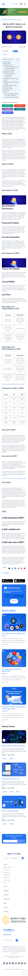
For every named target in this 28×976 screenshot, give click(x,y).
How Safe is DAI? (8, 87)
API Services (6, 869)
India (21, 4)
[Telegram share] (18, 568)
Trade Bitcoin (7, 872)
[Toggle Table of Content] (17, 59)
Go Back (6, 573)
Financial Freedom (10, 68)
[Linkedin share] (15, 568)
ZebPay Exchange (8, 867)
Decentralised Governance (12, 66)
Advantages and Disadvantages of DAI (11, 79)
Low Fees (8, 77)
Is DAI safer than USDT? (12, 97)
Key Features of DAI (8, 65)
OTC (5, 882)
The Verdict (7, 90)
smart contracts (7, 212)
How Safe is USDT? (8, 88)
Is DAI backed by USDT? (12, 93)
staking (8, 243)
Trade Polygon (7, 880)
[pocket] (24, 568)
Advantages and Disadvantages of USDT (11, 83)
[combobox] (7, 858)
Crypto (4, 54)
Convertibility (9, 75)
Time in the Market (10, 73)
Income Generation (10, 70)
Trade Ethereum (7, 875)
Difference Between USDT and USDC (16, 384)
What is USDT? (7, 63)
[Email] (21, 568)
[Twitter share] (9, 568)
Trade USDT (6, 877)
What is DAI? (7, 61)
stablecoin (21, 139)
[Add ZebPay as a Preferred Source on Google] (22, 47)
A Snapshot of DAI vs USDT (10, 85)
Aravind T (9, 46)
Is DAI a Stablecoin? (11, 95)
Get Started (15, 4)
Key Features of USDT (9, 71)
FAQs (5, 92)
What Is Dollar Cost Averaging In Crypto (16, 478)
